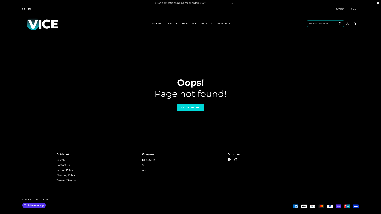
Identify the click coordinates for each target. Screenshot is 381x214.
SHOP (171, 23)
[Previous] (155, 3)
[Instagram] (29, 9)
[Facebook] (23, 9)
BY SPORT (188, 23)
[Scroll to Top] (375, 197)
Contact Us (63, 165)
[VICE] (42, 23)
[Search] (340, 23)
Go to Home (190, 107)
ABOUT (205, 23)
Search (61, 160)
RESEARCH (224, 23)
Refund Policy (65, 170)
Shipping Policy (66, 175)
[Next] (225, 3)
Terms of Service (66, 180)
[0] (354, 23)
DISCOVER (157, 23)
